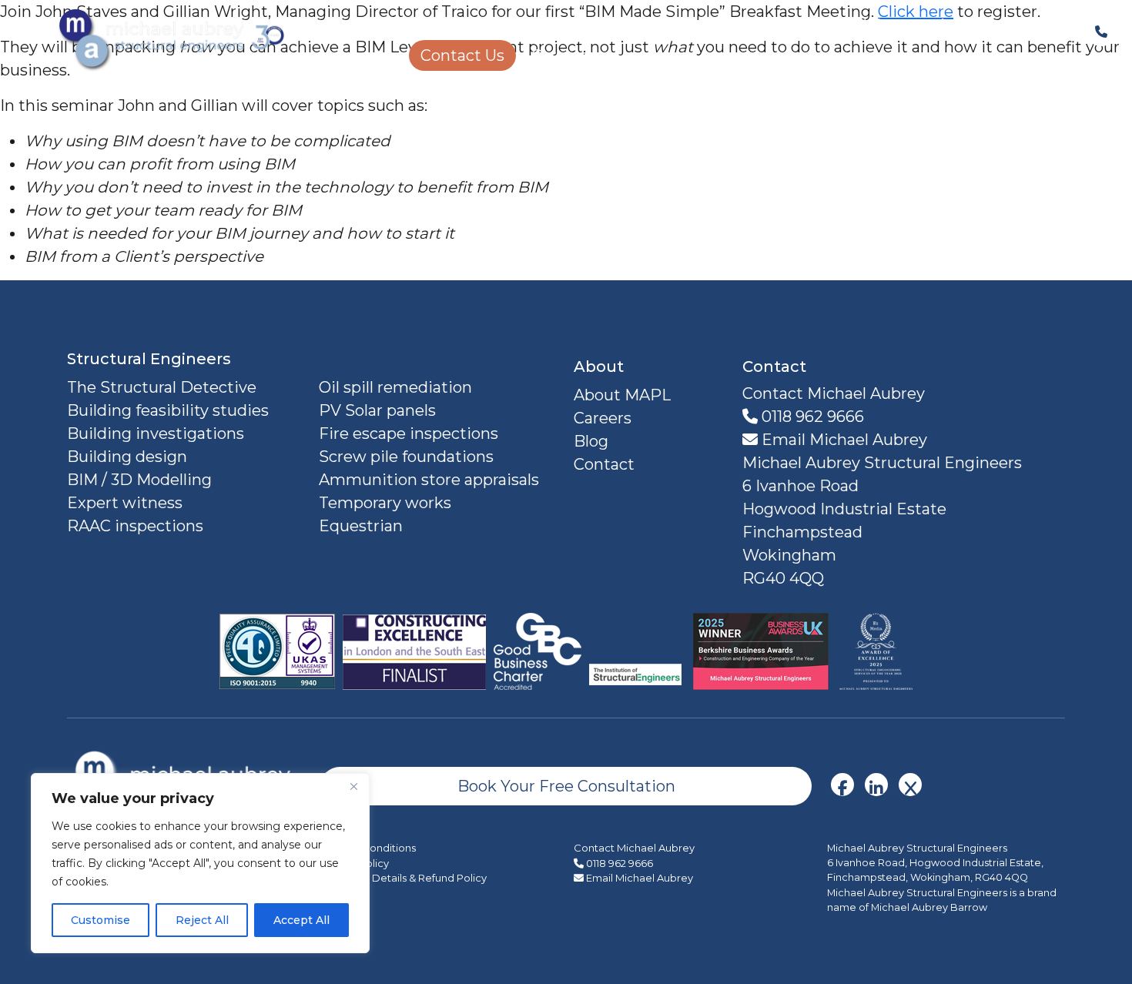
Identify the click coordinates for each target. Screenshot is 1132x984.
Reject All (202, 920)
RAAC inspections (135, 526)
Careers (560, 55)
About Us (1013, 24)
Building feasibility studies (168, 410)
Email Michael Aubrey (842, 439)
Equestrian (361, 526)
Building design (127, 456)
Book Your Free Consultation (566, 786)
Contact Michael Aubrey (634, 848)
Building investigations (155, 433)
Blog (591, 441)
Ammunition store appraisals (429, 479)
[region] (200, 863)
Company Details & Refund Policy (403, 878)
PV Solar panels (377, 410)
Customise (100, 920)
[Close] (353, 786)
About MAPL (622, 395)
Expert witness (125, 503)
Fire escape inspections (408, 433)
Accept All (301, 920)
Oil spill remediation (395, 387)
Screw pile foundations (406, 456)
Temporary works (385, 503)
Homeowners (670, 24)
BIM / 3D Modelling (139, 479)
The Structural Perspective (860, 24)
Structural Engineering (496, 24)
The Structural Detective (161, 387)
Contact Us (462, 55)
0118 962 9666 (811, 416)
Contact (604, 464)
